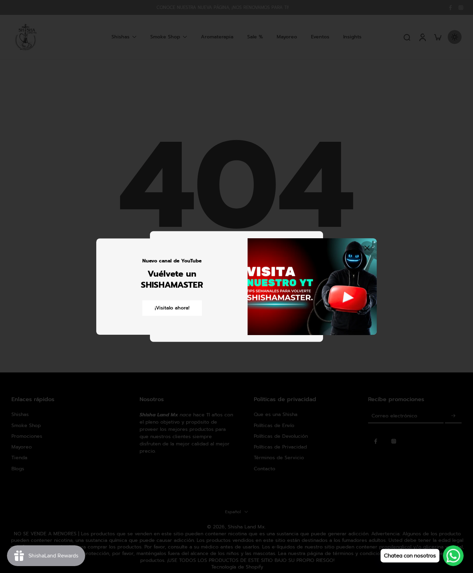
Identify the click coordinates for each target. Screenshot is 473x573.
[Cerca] (367, 248)
